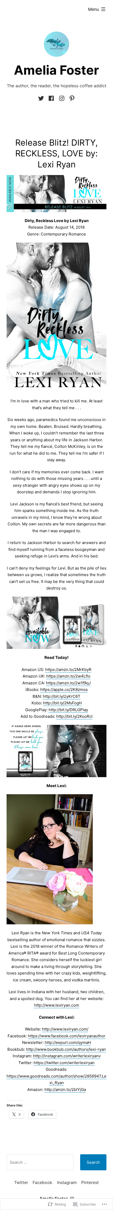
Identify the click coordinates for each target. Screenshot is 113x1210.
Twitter (21, 1182)
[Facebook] (51, 98)
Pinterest (90, 1182)
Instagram (67, 1182)
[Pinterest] (71, 98)
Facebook (42, 1182)
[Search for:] (40, 1162)
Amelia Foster (56, 70)
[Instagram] (61, 98)
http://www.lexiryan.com (56, 1005)
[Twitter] (42, 98)
